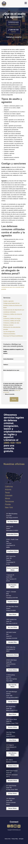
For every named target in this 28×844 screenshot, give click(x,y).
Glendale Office (12, 642)
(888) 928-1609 (14, 30)
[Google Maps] (19, 826)
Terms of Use (8, 838)
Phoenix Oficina (12, 670)
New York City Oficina (12, 685)
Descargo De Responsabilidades (13, 336)
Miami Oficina (12, 714)
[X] (8, 826)
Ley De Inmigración (9, 331)
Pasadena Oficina (12, 601)
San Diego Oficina (12, 521)
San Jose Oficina (12, 627)
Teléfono (6, 364)
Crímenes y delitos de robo (11, 323)
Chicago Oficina (12, 701)
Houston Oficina (12, 727)
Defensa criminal (8, 325)
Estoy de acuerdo (9, 394)
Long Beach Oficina (12, 551)
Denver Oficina (12, 808)
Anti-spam (21, 838)
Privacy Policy (15, 838)
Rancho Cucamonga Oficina (12, 569)
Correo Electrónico (8, 359)
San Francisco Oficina (12, 585)
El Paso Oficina (12, 793)
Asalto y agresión (8, 301)
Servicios (6, 298)
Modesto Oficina (12, 765)
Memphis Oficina (12, 780)
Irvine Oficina (12, 740)
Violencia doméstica (9, 333)
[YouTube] (15, 826)
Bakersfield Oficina (12, 534)
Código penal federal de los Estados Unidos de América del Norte (12, 305)
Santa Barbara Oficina (12, 754)
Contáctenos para (13, 23)
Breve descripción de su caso (11, 370)
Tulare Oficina (12, 614)
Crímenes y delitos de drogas (12, 318)
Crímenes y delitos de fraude (11, 320)
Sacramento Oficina (12, 655)
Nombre (5, 353)
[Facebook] (12, 826)
